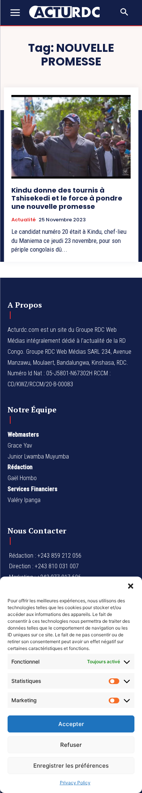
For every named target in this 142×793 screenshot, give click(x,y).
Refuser (71, 744)
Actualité (23, 220)
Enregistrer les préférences (71, 765)
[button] (130, 586)
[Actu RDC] (68, 12)
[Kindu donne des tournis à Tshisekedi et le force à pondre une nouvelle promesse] (71, 137)
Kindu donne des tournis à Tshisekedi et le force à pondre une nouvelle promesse (66, 198)
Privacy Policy (75, 782)
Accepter (71, 724)
